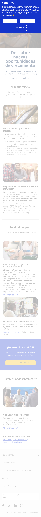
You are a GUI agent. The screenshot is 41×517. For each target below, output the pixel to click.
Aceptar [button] (10, 21)
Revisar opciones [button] (19, 27)
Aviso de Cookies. (7, 16)
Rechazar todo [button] (28, 21)
